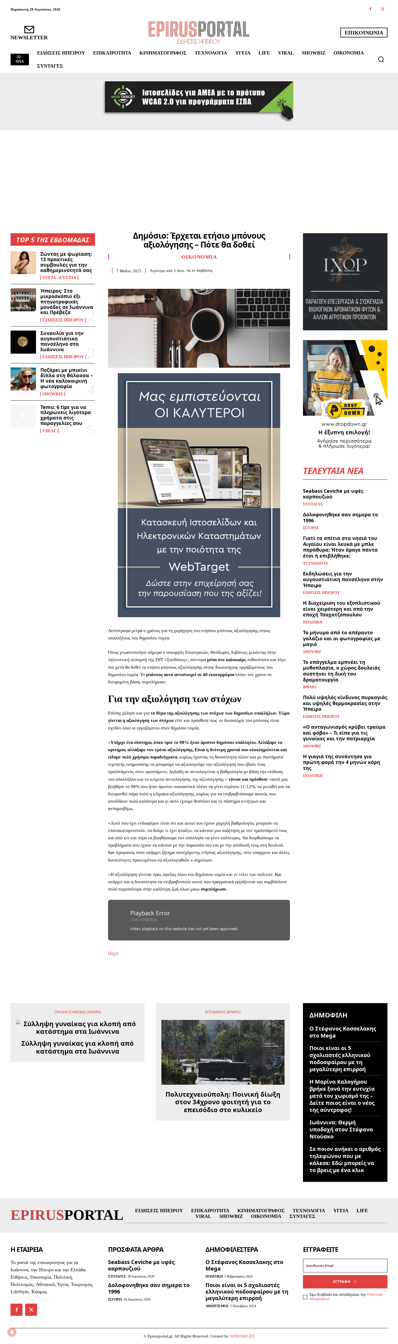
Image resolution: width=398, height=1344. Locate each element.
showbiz (52, 394)
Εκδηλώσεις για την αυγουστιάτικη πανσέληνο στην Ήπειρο (343, 579)
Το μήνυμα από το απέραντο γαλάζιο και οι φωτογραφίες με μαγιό (341, 638)
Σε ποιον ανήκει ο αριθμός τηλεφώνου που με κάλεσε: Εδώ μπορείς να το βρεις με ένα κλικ (345, 1159)
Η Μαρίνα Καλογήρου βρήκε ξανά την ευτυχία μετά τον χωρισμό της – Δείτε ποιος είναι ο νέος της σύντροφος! (342, 1095)
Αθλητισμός (217, 1306)
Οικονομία (199, 257)
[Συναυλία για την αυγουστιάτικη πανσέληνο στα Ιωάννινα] (23, 342)
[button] (380, 59)
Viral (49, 431)
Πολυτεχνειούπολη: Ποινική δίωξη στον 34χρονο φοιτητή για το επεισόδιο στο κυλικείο (222, 1102)
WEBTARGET (242, 1336)
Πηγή (113, 953)
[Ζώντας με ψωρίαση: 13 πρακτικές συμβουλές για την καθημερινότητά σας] (23, 262)
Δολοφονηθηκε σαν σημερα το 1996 (340, 517)
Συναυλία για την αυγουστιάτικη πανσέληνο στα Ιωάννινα (62, 341)
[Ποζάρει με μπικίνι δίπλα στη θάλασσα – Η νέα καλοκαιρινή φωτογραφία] (23, 378)
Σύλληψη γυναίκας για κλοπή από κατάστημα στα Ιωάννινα (77, 1047)
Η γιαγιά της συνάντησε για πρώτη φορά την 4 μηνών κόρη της (341, 762)
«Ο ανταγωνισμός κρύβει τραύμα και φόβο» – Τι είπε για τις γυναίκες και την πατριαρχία (344, 733)
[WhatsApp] (150, 281)
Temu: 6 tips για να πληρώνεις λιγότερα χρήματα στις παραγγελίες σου (65, 415)
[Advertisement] (199, 171)
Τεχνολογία (315, 563)
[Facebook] (370, 9)
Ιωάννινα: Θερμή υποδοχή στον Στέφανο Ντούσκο (341, 1129)
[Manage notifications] (12, 1332)
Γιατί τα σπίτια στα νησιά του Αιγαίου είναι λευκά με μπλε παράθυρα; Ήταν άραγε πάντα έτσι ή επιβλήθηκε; (340, 547)
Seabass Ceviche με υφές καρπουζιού (333, 494)
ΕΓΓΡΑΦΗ (342, 1281)
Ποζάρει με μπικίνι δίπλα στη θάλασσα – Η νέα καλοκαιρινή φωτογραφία (66, 378)
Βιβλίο (309, 687)
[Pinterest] (138, 281)
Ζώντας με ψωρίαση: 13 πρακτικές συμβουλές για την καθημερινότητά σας (66, 262)
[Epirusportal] (199, 32)
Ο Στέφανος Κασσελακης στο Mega (342, 1032)
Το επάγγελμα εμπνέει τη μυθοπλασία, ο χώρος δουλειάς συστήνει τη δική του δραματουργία (341, 671)
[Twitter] (382, 9)
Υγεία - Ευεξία (59, 278)
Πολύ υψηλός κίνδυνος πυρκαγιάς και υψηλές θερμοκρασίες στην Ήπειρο (345, 703)
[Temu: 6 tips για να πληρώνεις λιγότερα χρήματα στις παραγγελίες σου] (23, 416)
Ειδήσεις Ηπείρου (63, 320)
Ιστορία (311, 528)
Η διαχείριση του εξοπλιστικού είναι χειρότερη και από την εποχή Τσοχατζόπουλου (341, 609)
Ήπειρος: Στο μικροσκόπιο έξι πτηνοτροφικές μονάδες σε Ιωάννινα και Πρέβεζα (66, 301)
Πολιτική (312, 622)
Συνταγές (313, 504)
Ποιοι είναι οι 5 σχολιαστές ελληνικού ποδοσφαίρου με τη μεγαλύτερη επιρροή (339, 1058)
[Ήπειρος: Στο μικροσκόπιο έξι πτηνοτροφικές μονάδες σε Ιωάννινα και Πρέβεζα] (23, 299)
